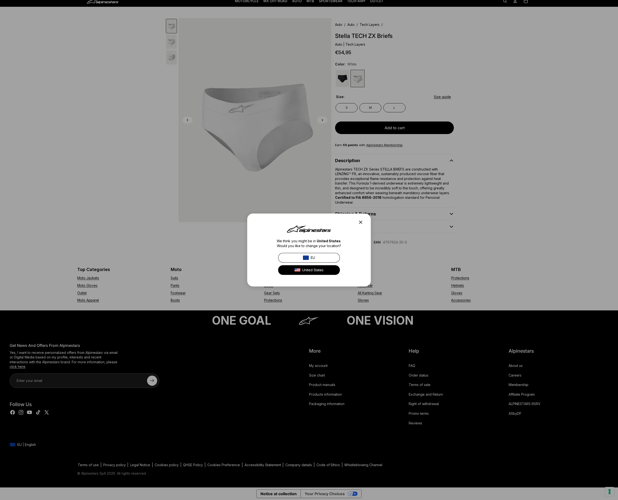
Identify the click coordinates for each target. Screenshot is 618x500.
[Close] (362, 222)
